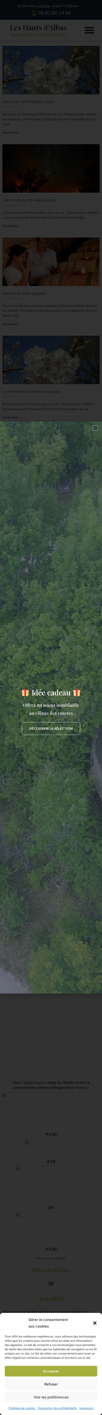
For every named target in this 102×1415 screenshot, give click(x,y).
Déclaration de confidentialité (57, 1408)
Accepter (51, 1371)
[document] (51, 707)
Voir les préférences (51, 1397)
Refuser (51, 1384)
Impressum (86, 1408)
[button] (95, 1323)
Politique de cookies (22, 1408)
